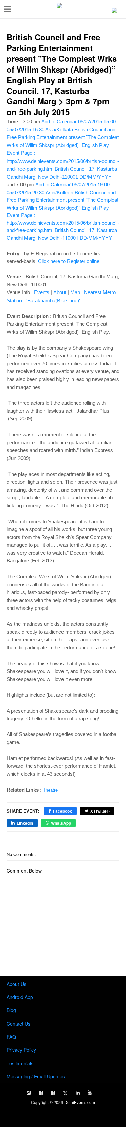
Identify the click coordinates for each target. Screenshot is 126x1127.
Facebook (62, 811)
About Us (16, 984)
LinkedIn (25, 823)
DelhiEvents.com (79, 1102)
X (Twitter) (100, 811)
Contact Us (18, 1023)
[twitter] (65, 1093)
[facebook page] (41, 1093)
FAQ (11, 1036)
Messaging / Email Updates (36, 1076)
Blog (11, 1010)
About (59, 292)
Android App (20, 997)
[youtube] (90, 1093)
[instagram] (29, 1093)
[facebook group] (53, 1093)
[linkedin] (78, 1093)
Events (41, 292)
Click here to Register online (68, 261)
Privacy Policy (21, 1049)
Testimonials (20, 1063)
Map (75, 292)
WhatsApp (61, 823)
